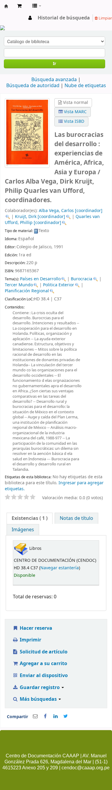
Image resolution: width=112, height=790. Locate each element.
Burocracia (81, 279)
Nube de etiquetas (85, 85)
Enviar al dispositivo (43, 675)
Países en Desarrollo (40, 279)
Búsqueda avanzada (54, 79)
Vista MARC (75, 112)
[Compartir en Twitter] (66, 716)
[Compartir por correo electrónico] (35, 716)
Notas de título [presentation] (76, 518)
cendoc (6, 6)
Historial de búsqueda (64, 18)
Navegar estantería (59, 568)
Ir (54, 63)
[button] (19, 6)
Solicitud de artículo (43, 652)
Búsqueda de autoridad (32, 85)
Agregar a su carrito (43, 663)
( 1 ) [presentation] (29, 518)
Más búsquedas (38, 699)
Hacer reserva (35, 628)
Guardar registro (40, 687)
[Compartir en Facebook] (45, 716)
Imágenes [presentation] (23, 529)
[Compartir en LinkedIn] (55, 716)
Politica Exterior (58, 285)
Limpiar (105, 18)
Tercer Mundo (19, 285)
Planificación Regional (27, 291)
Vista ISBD (73, 121)
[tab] (30, 518)
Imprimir (30, 640)
